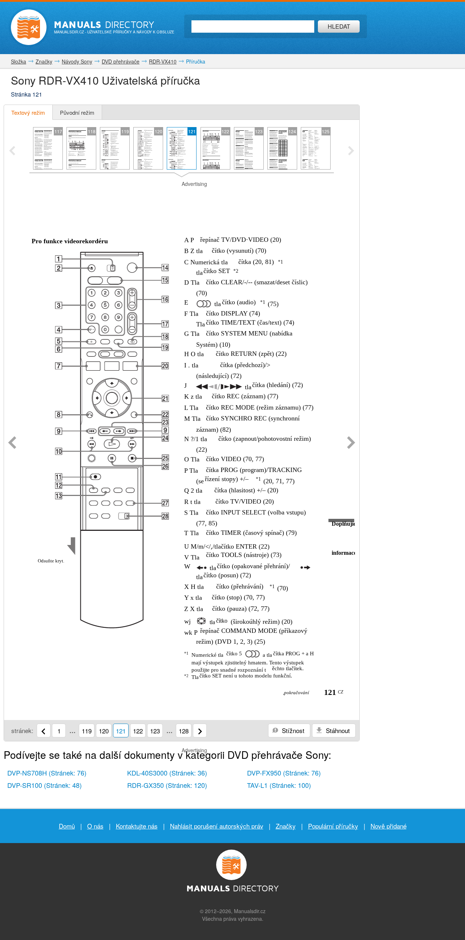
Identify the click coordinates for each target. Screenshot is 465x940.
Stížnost (292, 730)
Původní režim (77, 112)
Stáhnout (337, 730)
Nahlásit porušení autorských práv (216, 825)
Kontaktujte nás (137, 825)
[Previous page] (12, 443)
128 (184, 730)
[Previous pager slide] (12, 151)
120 (104, 730)
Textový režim (28, 112)
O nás (95, 825)
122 (138, 730)
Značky (286, 825)
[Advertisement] (181, 196)
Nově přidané (389, 825)
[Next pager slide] (351, 151)
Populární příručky (333, 825)
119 (87, 730)
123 (155, 730)
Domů (67, 825)
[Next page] (351, 443)
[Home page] (29, 27)
